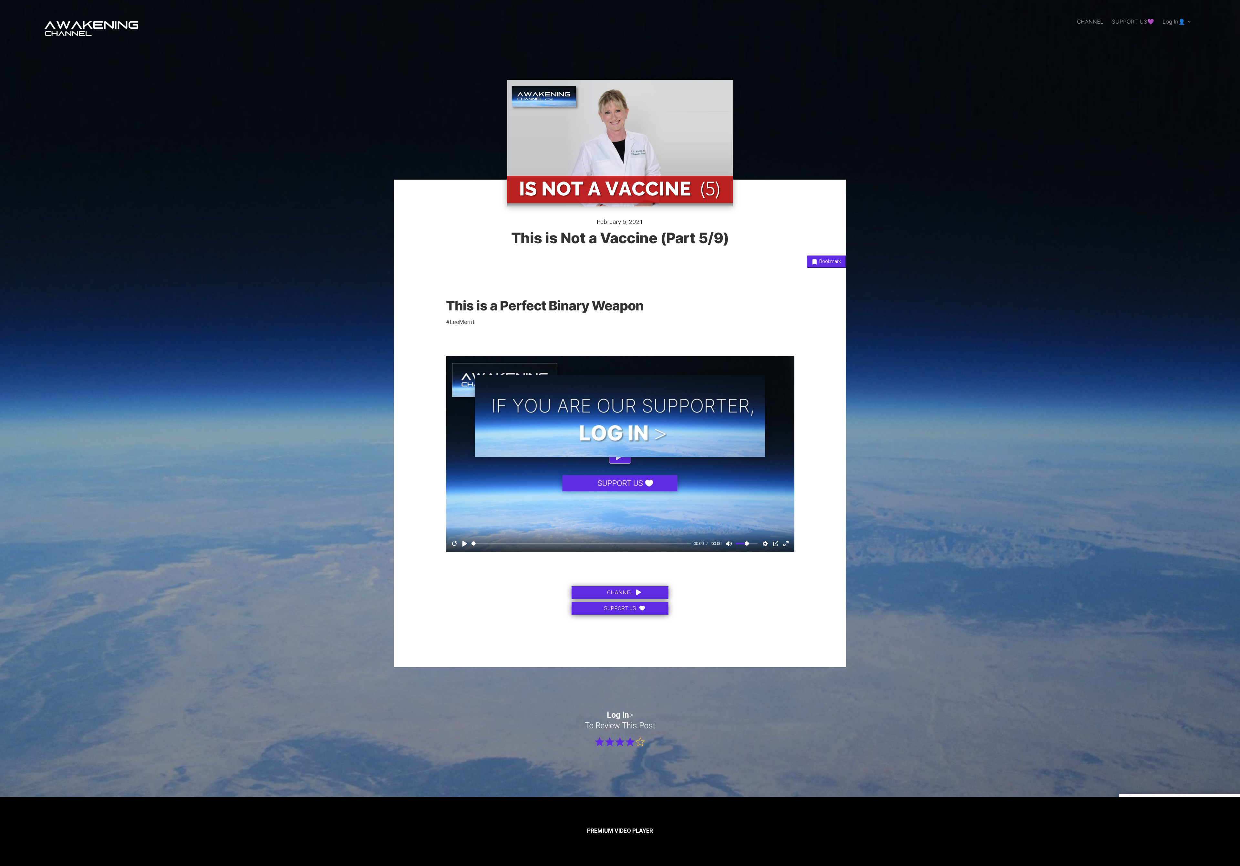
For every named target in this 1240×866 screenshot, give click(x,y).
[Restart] (454, 543)
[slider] (581, 543)
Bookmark (829, 261)
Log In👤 (1173, 22)
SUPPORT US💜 (1133, 22)
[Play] (465, 543)
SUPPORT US (620, 608)
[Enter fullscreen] (786, 543)
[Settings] (765, 543)
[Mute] (729, 543)
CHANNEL (1090, 22)
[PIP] (775, 543)
